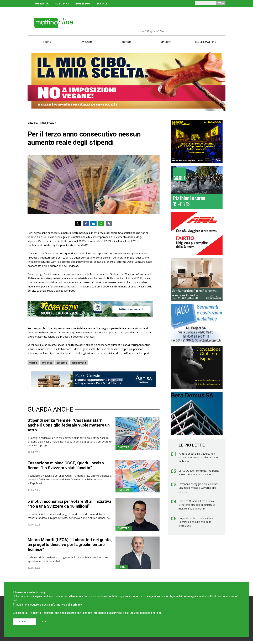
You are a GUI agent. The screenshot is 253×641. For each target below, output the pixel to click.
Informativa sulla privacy (66, 604)
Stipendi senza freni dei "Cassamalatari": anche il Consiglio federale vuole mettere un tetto (69, 425)
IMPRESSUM (82, 3)
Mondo (126, 42)
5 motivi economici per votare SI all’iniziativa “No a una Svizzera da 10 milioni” (69, 504)
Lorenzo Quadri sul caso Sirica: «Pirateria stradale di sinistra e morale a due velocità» (196, 504)
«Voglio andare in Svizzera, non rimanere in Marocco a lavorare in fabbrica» (198, 457)
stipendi (33, 362)
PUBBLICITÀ (41, 3)
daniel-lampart (79, 362)
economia (62, 362)
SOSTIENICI (62, 3)
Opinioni (165, 42)
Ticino (47, 42)
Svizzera (86, 42)
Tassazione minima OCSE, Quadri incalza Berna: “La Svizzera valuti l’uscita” (66, 465)
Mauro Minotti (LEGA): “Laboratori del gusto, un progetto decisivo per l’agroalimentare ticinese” (70, 544)
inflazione (47, 362)
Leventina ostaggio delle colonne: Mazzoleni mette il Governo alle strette (198, 487)
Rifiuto (46, 621)
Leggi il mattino (205, 42)
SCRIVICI (102, 3)
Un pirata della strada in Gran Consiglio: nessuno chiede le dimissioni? (195, 521)
